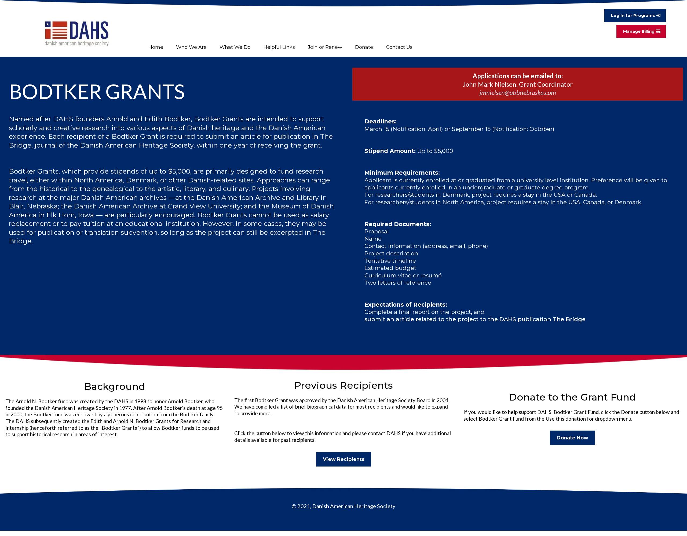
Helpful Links (279, 47)
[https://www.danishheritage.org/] (77, 33)
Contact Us (399, 47)
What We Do (235, 47)
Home (155, 47)
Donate (364, 47)
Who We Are (191, 47)
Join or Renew (325, 47)
